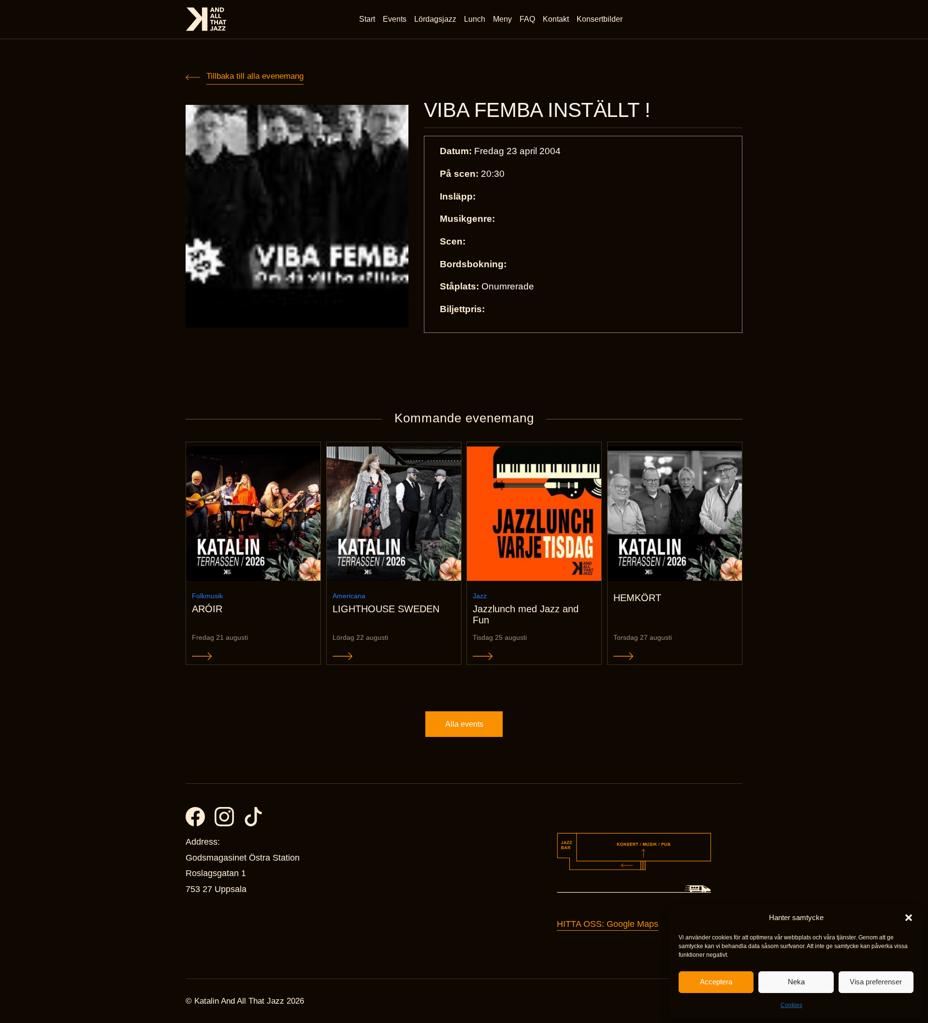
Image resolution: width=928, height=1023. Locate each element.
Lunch (474, 19)
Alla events (464, 724)
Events (394, 19)
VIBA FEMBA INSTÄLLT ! (537, 110)
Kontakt (556, 19)
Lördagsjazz (435, 19)
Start (367, 19)
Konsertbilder (600, 19)
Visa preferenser (876, 982)
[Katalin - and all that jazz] (206, 19)
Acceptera (716, 982)
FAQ (527, 19)
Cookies (791, 1005)
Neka (796, 982)
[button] (909, 917)
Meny (502, 19)
